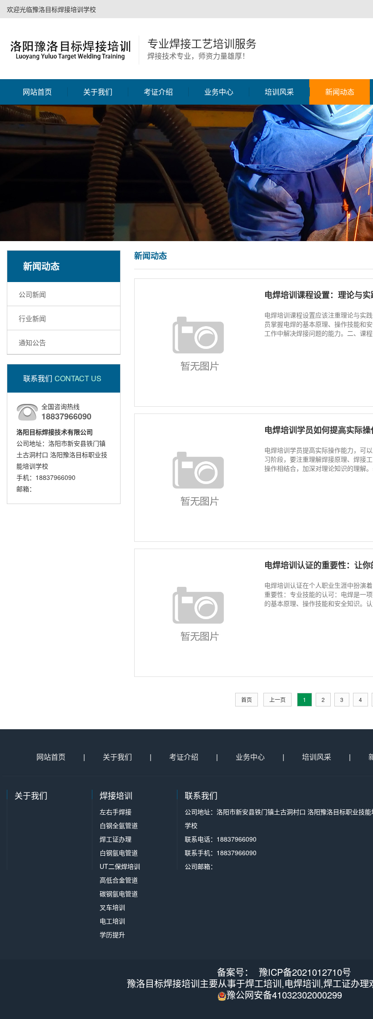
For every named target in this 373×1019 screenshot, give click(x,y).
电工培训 (219, 253)
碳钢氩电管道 (219, 221)
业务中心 (218, 91)
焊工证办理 (219, 157)
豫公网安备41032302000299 (284, 994)
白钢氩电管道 (219, 173)
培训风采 (279, 91)
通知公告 (340, 157)
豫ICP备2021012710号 (305, 972)
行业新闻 (340, 141)
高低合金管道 (219, 205)
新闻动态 (339, 91)
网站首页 (37, 91)
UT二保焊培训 (218, 189)
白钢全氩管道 (219, 141)
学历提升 (219, 269)
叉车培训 (219, 237)
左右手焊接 (219, 126)
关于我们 (97, 91)
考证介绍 (158, 91)
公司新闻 (340, 126)
